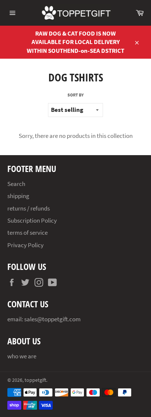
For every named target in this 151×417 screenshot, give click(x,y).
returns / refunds (28, 208)
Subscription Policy (32, 220)
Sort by (75, 95)
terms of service (27, 232)
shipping (18, 196)
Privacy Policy (25, 245)
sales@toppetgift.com (52, 319)
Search (16, 184)
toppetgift (35, 380)
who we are (21, 356)
